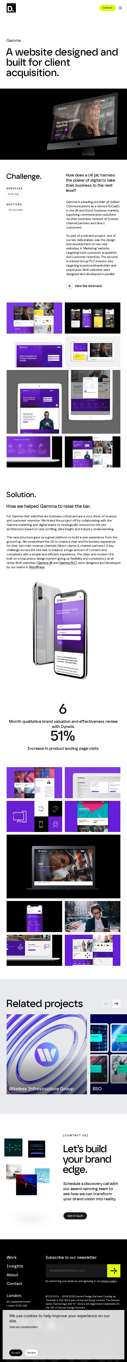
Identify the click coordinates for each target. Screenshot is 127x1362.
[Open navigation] (120, 8)
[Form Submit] (113, 1270)
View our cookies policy (23, 1326)
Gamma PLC (67, 563)
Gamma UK (45, 563)
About (12, 1275)
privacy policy (109, 1281)
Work (12, 1258)
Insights (15, 1266)
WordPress (36, 567)
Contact (14, 1284)
